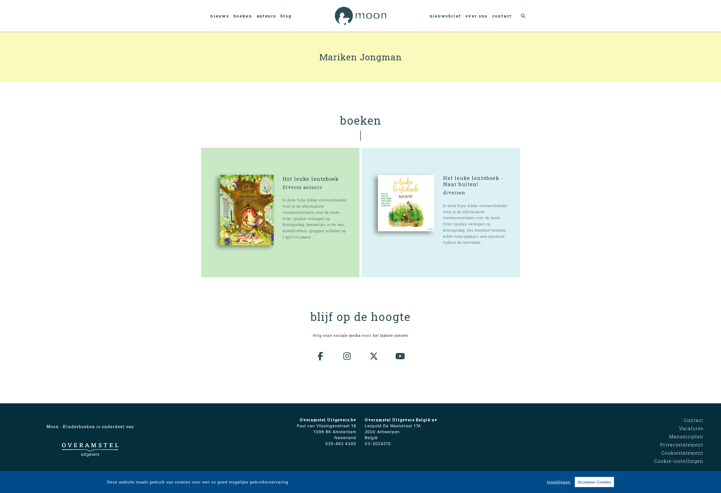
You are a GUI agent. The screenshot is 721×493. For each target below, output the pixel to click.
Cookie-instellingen (678, 461)
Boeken (242, 16)
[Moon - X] (374, 356)
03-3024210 (378, 443)
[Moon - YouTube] (400, 356)
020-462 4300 (340, 443)
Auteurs (266, 16)
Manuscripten (686, 436)
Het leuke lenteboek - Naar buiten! (473, 181)
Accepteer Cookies (594, 482)
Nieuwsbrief (445, 16)
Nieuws (219, 16)
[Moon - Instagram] (347, 356)
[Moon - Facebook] (321, 356)
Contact (502, 16)
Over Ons (476, 16)
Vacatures (691, 428)
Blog (286, 16)
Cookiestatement (682, 453)
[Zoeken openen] (523, 15)
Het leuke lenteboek (310, 178)
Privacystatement (681, 445)
